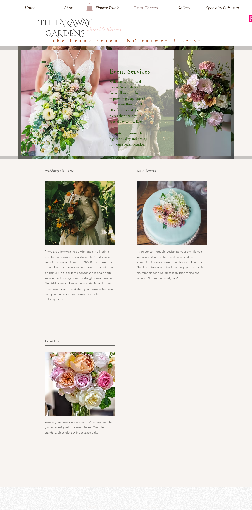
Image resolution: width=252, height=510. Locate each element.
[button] (89, 7)
